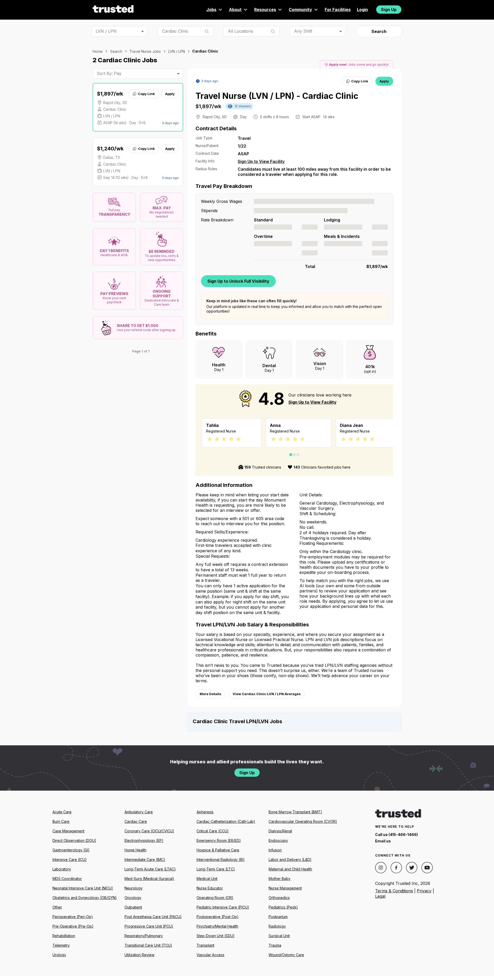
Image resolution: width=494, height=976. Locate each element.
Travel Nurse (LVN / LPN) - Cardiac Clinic (277, 96)
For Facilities (338, 9)
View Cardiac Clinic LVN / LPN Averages (267, 694)
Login (362, 9)
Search (379, 31)
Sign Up (388, 9)
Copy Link (146, 94)
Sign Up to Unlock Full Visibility (238, 281)
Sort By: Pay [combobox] (109, 73)
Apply (170, 94)
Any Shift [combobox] (303, 31)
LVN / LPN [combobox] (106, 31)
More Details (210, 694)
